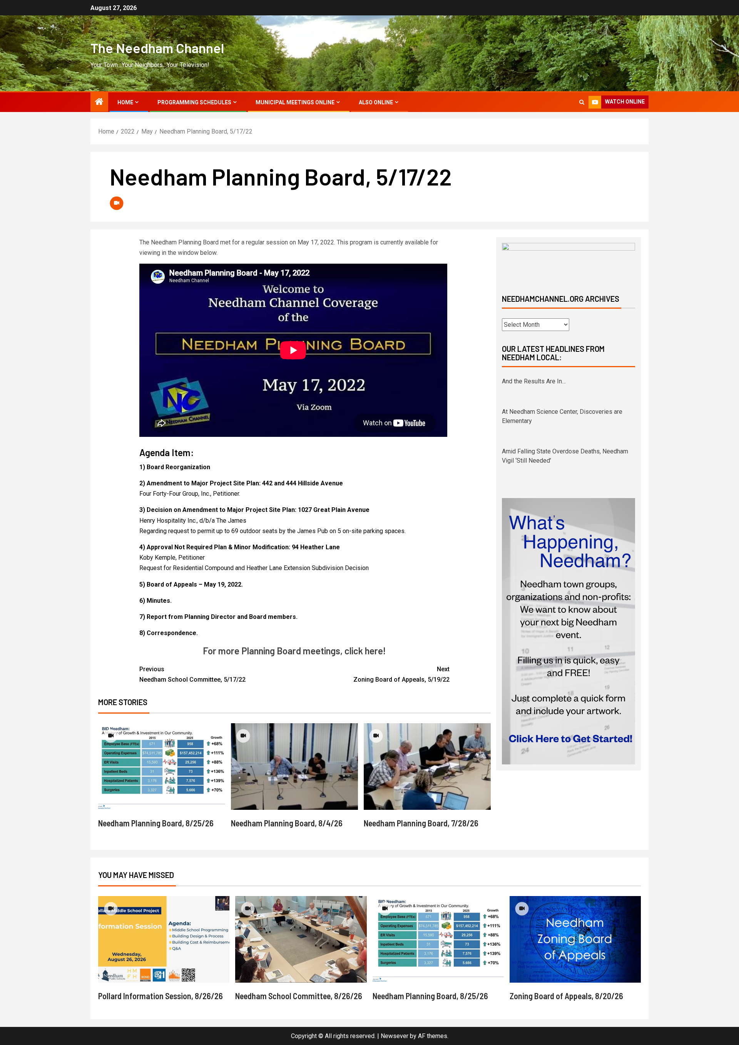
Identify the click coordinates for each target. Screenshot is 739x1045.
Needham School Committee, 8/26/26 (298, 996)
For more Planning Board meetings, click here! (294, 650)
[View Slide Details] (568, 262)
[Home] (99, 102)
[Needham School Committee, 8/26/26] (300, 939)
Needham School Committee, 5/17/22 (192, 674)
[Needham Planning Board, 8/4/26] (294, 766)
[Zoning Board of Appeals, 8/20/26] (575, 939)
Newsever (394, 1036)
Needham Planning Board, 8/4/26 (287, 823)
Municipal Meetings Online (295, 102)
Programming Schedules (194, 102)
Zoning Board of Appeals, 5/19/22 (401, 674)
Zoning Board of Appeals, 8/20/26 (566, 996)
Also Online (376, 102)
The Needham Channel (157, 48)
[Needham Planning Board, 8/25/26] (161, 766)
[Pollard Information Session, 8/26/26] (163, 939)
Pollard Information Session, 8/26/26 (160, 996)
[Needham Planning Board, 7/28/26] (427, 766)
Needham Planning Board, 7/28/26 (421, 823)
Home (125, 102)
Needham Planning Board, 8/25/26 (156, 823)
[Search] (582, 102)
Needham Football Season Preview (549, 460)
